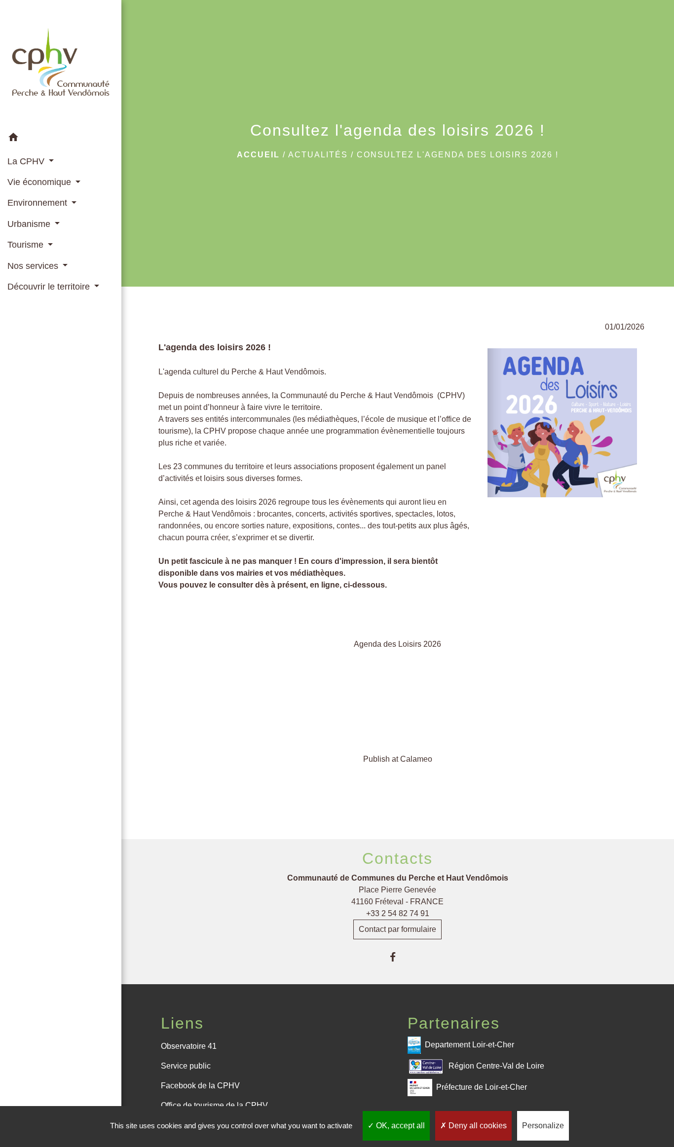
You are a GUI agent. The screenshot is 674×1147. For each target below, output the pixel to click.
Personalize (543, 1125)
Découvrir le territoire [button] (49, 287)
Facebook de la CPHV (200, 1085)
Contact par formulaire (397, 929)
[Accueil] (60, 64)
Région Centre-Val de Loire (496, 1066)
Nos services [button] (34, 266)
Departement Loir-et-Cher (469, 1044)
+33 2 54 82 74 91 (397, 913)
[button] (60, 138)
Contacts (397, 858)
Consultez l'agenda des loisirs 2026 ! (458, 154)
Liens (182, 1023)
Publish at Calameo (397, 759)
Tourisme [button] (26, 245)
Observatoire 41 (189, 1046)
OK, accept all (399, 1125)
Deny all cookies (477, 1125)
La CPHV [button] (27, 161)
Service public (186, 1066)
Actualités (318, 154)
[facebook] (397, 956)
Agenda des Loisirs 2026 (397, 644)
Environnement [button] (38, 203)
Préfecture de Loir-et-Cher (481, 1087)
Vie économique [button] (40, 182)
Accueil (258, 154)
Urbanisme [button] (30, 224)
